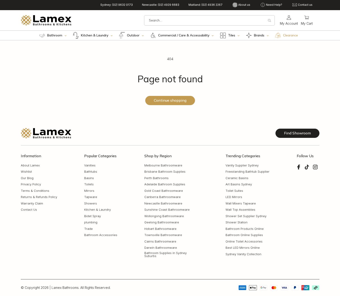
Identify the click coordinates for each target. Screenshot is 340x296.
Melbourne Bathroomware (163, 165)
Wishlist (26, 171)
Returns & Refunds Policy (39, 196)
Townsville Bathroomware (163, 235)
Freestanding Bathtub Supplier (247, 171)
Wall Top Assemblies (240, 209)
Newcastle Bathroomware (163, 203)
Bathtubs (90, 171)
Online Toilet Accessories (244, 241)
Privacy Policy (31, 184)
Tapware (90, 196)
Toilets (89, 184)
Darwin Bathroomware (160, 247)
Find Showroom (297, 133)
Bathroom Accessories (100, 235)
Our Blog (27, 178)
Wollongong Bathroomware (164, 216)
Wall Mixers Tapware (241, 203)
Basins (89, 178)
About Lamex (30, 165)
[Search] (269, 20)
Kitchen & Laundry (97, 209)
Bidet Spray (92, 216)
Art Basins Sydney (239, 184)
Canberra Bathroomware (162, 196)
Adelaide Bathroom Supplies (164, 184)
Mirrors (89, 190)
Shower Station (236, 222)
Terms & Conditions (35, 190)
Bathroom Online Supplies (244, 235)
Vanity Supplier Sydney (242, 165)
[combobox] (209, 20)
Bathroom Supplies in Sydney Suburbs (165, 255)
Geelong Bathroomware (161, 222)
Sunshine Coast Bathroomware (167, 209)
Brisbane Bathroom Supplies (164, 171)
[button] (306, 20)
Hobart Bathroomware (160, 228)
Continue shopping (170, 100)
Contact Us (29, 209)
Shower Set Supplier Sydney (246, 216)
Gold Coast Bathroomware (163, 190)
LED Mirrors (234, 196)
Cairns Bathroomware (160, 241)
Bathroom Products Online (245, 228)
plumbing (90, 222)
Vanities (90, 165)
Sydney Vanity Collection (243, 254)
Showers (90, 203)
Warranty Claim (32, 203)
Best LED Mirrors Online (243, 247)
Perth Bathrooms (156, 178)
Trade (88, 228)
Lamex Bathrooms (65, 288)
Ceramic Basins (237, 178)
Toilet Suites (234, 190)
